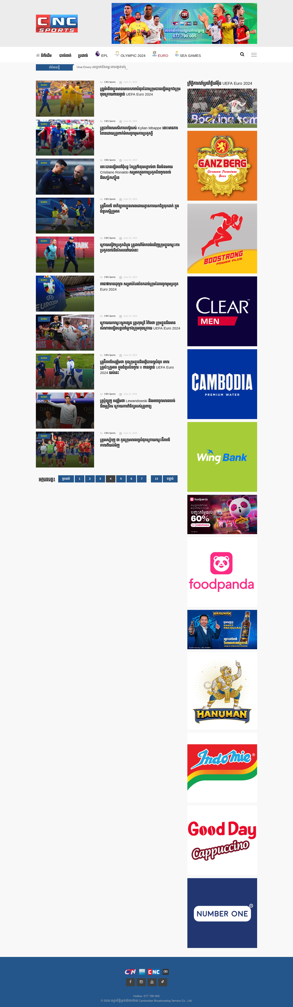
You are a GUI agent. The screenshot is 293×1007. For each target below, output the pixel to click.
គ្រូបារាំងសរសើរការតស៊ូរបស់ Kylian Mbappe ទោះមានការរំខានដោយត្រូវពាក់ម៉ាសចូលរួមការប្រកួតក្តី (139, 131)
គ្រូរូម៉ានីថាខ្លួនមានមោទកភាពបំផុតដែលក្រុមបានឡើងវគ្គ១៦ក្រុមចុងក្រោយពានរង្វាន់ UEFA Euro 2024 (140, 92)
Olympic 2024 (133, 55)
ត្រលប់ (66, 478)
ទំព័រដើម (46, 55)
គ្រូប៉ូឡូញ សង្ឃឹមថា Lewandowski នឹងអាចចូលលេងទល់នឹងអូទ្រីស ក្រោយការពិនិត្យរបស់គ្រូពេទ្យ (137, 404)
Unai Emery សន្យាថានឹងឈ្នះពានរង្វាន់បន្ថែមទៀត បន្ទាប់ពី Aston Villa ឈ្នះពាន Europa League (133, 67)
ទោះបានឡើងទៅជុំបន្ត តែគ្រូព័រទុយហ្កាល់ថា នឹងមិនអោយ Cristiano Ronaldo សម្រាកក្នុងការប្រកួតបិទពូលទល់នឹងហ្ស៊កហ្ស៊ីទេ (136, 172)
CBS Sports (110, 82)
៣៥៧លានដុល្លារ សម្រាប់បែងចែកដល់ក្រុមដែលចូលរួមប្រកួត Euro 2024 (139, 287)
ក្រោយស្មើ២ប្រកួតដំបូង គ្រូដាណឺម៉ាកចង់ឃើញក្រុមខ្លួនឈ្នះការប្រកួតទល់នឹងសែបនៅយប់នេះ (140, 248)
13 (156, 478)
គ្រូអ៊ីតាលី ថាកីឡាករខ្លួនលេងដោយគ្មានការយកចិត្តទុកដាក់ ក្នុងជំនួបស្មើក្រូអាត (139, 209)
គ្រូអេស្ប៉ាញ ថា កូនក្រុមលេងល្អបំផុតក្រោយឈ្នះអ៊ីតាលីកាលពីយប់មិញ (135, 443)
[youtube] (151, 982)
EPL (104, 55)
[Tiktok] (162, 982)
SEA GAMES (190, 55)
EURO (162, 55)
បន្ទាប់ (170, 478)
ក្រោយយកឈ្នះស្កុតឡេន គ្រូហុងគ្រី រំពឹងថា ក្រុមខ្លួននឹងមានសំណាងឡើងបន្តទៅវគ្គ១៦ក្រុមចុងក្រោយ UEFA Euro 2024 (140, 326)
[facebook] (130, 982)
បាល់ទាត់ (65, 55)
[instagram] (141, 982)
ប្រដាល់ (83, 55)
